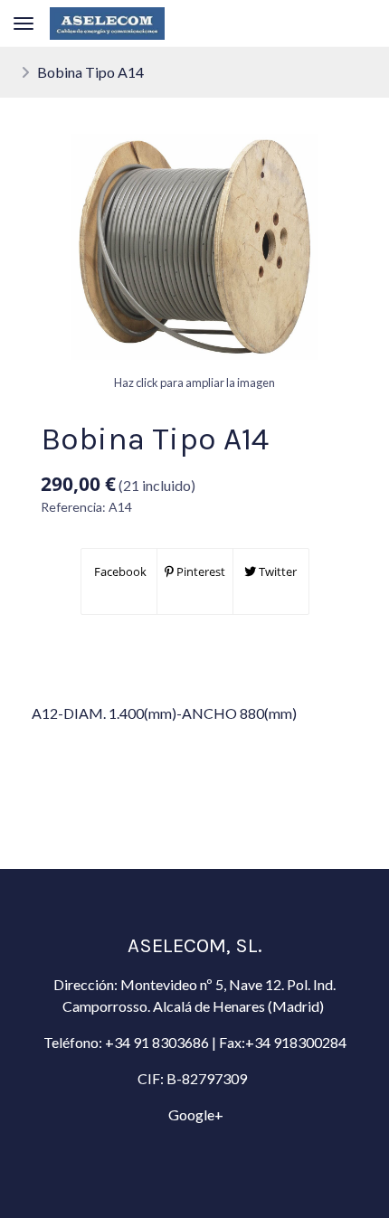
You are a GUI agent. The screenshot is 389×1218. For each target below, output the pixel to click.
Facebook (119, 571)
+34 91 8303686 (157, 1042)
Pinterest (199, 571)
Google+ (194, 1114)
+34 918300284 (295, 1042)
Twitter (276, 571)
